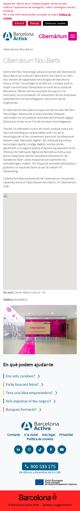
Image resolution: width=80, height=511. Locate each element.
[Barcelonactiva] (18, 36)
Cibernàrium (53, 36)
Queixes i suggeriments (57, 505)
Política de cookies (40, 439)
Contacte (13, 434)
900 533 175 (43, 466)
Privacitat (66, 434)
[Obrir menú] (72, 36)
